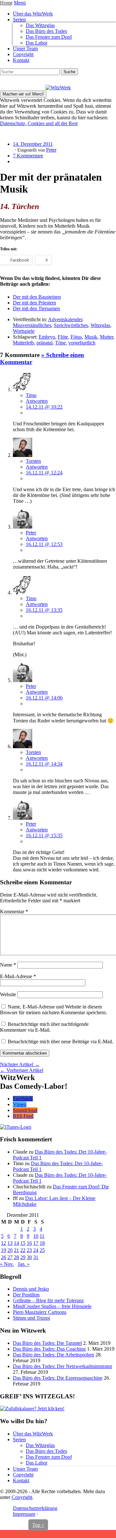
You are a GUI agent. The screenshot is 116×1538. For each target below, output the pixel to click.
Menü (20, 2)
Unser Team (25, 48)
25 (42, 1250)
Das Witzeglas (40, 25)
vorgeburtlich (81, 342)
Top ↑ (38, 1525)
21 (16, 1250)
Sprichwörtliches (71, 325)
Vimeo (19, 1104)
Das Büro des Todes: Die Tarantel (47, 1343)
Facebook (23, 1098)
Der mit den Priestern (34, 302)
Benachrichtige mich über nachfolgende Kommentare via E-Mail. (44, 1027)
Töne (60, 342)
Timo (31, 395)
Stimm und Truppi (31, 1318)
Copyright (23, 54)
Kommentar (14, 911)
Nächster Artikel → (20, 1064)
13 (10, 1243)
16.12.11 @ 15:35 (44, 835)
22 (22, 1250)
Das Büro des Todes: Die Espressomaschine (57, 1378)
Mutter (106, 337)
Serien (19, 19)
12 (3, 1243)
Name (8, 964)
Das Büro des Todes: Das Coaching (49, 1349)
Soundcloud (25, 1110)
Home (6, 2)
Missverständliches (32, 325)
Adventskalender (65, 319)
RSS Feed (23, 1116)
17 (35, 1243)
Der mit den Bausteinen (37, 297)
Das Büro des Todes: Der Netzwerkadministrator (62, 1366)
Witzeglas (100, 325)
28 (16, 1257)
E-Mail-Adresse (18, 976)
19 (3, 1250)
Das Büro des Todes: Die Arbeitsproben (53, 1354)
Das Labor (36, 42)
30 (29, 1257)
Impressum (24, 1514)
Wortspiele (23, 331)
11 (42, 1236)
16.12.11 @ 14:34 (44, 764)
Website (8, 994)
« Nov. (7, 1264)
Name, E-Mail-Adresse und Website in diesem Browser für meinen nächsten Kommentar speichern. (53, 1009)
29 (22, 1257)
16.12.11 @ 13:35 (44, 610)
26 (3, 1257)
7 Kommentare (28, 155)
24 (35, 1250)
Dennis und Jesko (31, 1289)
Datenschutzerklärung (35, 1508)
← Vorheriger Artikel (21, 1070)
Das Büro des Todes (46, 31)
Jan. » (24, 1264)
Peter (51, 150)
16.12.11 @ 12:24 (44, 472)
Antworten (37, 401)
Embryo (47, 337)
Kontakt (21, 60)
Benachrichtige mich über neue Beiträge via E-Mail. (60, 1041)
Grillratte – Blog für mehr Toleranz (48, 1300)
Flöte (63, 337)
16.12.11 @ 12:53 (44, 544)
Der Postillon (26, 1294)
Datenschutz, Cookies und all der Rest (39, 123)
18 (42, 1243)
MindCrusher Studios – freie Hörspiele (52, 1306)
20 (10, 1250)
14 (16, 1243)
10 (35, 1236)
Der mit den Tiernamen (36, 308)
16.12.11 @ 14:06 (44, 697)
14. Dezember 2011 (33, 144)
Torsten (33, 461)
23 (29, 1250)
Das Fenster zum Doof (49, 37)
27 (10, 1257)
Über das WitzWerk (33, 13)
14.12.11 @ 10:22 (44, 407)
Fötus (76, 337)
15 (22, 1243)
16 (29, 1243)
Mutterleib (23, 342)
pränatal (44, 342)
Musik (90, 337)
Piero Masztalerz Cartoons (39, 1312)
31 (35, 1257)
